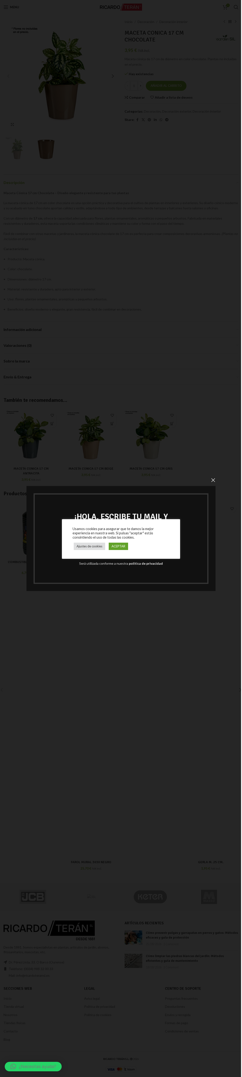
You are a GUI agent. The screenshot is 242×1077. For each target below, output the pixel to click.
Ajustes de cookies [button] (89, 546)
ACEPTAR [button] (118, 546)
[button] (33, 1066)
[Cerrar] (213, 480)
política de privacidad (146, 563)
